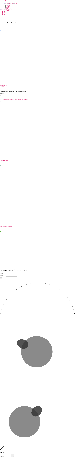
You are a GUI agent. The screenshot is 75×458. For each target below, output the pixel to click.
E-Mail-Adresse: (3, 275)
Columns (1, 97)
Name (1, 273)
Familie (6, 97)
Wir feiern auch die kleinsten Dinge (6, 88)
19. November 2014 (3, 85)
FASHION (2, 86)
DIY (4, 97)
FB (1, 282)
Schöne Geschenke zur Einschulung (6, 226)
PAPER (7, 160)
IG (0, 282)
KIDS (4, 160)
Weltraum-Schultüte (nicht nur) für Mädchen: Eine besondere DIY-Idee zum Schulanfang (14, 99)
